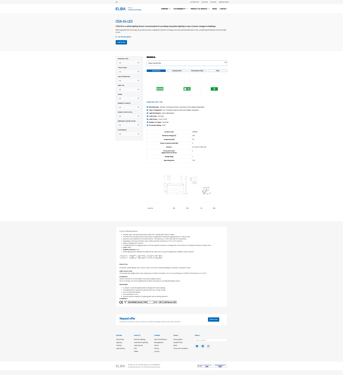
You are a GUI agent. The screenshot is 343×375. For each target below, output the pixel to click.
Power (120, 94)
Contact (223, 9)
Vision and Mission (160, 339)
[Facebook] (197, 346)
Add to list (121, 42)
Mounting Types (123, 58)
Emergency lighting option (127, 121)
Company (164, 9)
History (156, 348)
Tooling (213, 2)
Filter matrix (122, 130)
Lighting (204, 2)
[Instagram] (208, 346)
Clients (156, 345)
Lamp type (121, 85)
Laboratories (224, 2)
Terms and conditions (180, 348)
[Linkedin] (203, 346)
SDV (135, 348)
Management (158, 342)
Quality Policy (177, 342)
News (214, 9)
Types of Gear (122, 67)
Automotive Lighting (141, 342)
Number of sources (124, 103)
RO (117, 2)
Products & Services (199, 9)
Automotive (194, 2)
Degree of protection (125, 112)
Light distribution (124, 76)
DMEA (136, 351)
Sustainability (179, 9)
